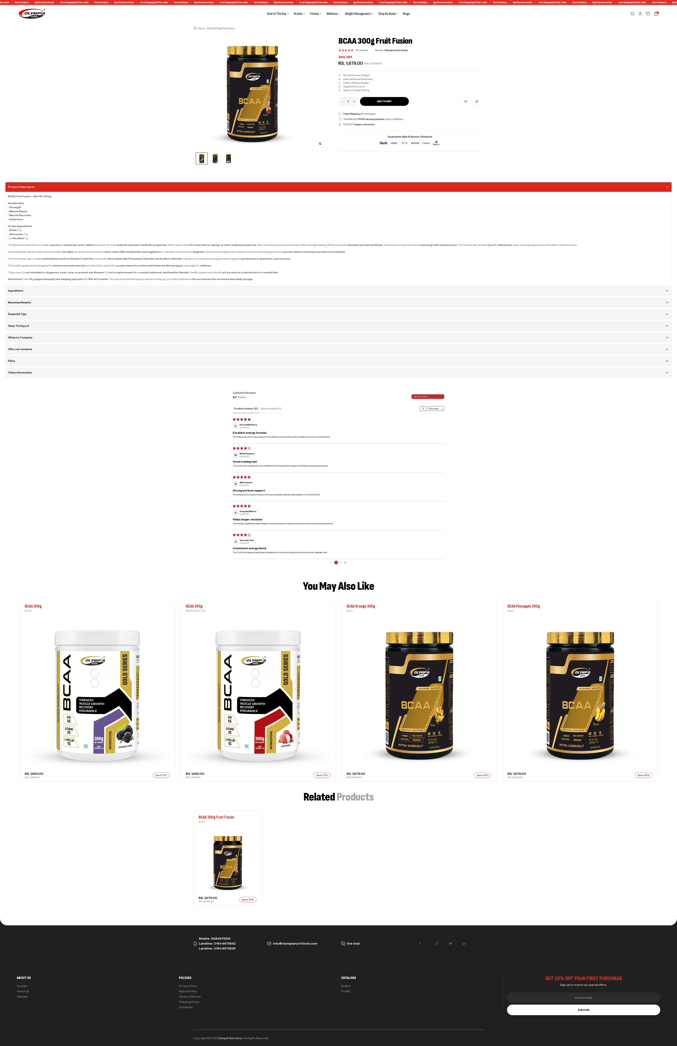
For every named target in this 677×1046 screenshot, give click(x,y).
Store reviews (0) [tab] (271, 408)
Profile (345, 991)
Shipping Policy (189, 1002)
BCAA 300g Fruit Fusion (216, 817)
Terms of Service (190, 996)
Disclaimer (186, 1007)
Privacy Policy (188, 986)
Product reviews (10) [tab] (246, 408)
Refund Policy (188, 991)
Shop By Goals (386, 14)
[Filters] (423, 408)
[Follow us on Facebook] (420, 943)
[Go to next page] (346, 562)
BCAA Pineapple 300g (524, 606)
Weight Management (358, 14)
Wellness (332, 14)
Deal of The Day (276, 14)
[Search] (632, 14)
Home (201, 28)
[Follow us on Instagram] (437, 943)
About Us (23, 991)
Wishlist (22, 996)
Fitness (314, 14)
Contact (22, 986)
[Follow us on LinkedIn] (464, 943)
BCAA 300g (33, 606)
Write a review (420, 396)
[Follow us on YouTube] (450, 943)
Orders (345, 986)
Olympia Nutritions (229, 1038)
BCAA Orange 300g (361, 606)
